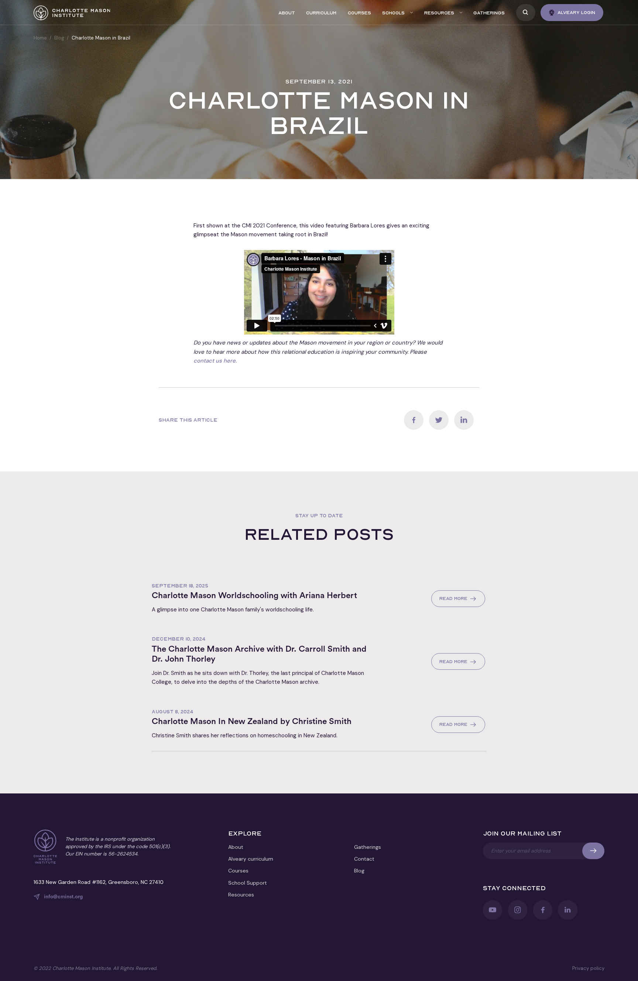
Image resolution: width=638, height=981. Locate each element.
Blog (59, 38)
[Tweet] (439, 420)
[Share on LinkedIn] (464, 420)
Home (40, 38)
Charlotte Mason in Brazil (101, 38)
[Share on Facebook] (413, 420)
